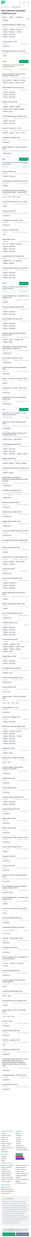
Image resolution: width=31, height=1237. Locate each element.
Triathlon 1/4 (4, 1139)
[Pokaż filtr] (28, 19)
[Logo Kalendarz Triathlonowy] (3, 2)
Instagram (4, 1158)
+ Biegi (11, 17)
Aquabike (18, 1139)
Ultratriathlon (5, 1152)
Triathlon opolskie (6, 1181)
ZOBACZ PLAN (23, 61)
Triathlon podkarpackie (22, 1165)
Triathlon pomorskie (21, 1169)
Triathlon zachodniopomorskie (21, 1182)
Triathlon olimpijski (6, 1143)
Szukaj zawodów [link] (16, 7)
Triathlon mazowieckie (7, 1179)
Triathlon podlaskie (21, 1167)
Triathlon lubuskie (6, 1171)
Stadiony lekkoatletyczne (8, 1191)
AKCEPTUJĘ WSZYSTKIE (9, 1234)
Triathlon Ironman (6, 1135)
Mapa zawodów (5, 1193)
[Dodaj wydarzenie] (20, 2)
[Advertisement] (15, 1109)
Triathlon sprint (5, 1145)
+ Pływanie (5, 20)
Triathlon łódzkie (5, 1175)
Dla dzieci (18, 1141)
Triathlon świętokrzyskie (22, 1173)
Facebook (3, 1156)
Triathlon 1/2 (4, 1137)
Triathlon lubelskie (6, 1173)
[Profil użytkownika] (24, 2)
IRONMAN (4, 1150)
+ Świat (4, 17)
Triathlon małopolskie (7, 1177)
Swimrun (18, 1137)
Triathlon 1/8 (4, 1141)
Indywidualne (19, 1145)
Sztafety (18, 1143)
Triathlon (3, 1133)
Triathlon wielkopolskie (22, 1179)
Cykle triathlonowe (21, 1148)
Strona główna (5, 7)
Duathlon (18, 1133)
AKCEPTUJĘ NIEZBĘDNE (22, 1234)
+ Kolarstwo (19, 17)
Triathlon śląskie (20, 1171)
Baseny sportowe (6, 1187)
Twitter (3, 1160)
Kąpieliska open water (7, 1189)
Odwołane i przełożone (22, 1150)
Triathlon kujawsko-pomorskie (6, 1168)
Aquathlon (19, 1135)
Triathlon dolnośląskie (7, 1165)
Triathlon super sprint (7, 1148)
